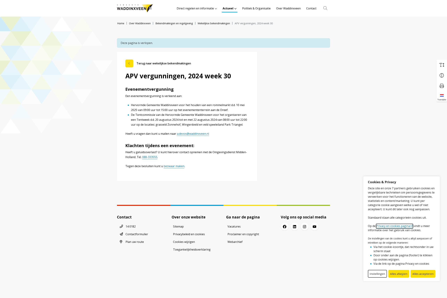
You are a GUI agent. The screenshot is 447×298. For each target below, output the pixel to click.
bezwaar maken (174, 166)
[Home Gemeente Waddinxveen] (135, 8)
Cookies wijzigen (184, 242)
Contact (311, 8)
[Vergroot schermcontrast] (442, 75)
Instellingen (377, 273)
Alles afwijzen (398, 273)
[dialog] (401, 228)
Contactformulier (137, 234)
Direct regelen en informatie (195, 8)
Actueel (228, 8)
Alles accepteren (423, 273)
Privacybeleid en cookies (189, 234)
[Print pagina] (442, 86)
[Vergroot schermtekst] (442, 65)
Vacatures (234, 226)
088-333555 (149, 157)
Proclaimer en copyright (243, 234)
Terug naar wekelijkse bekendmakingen (164, 63)
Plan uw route (135, 242)
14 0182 (131, 226)
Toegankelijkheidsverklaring (192, 249)
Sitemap (178, 226)
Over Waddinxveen (288, 8)
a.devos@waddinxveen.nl (193, 134)
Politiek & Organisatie (256, 8)
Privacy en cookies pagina (393, 226)
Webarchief (235, 242)
